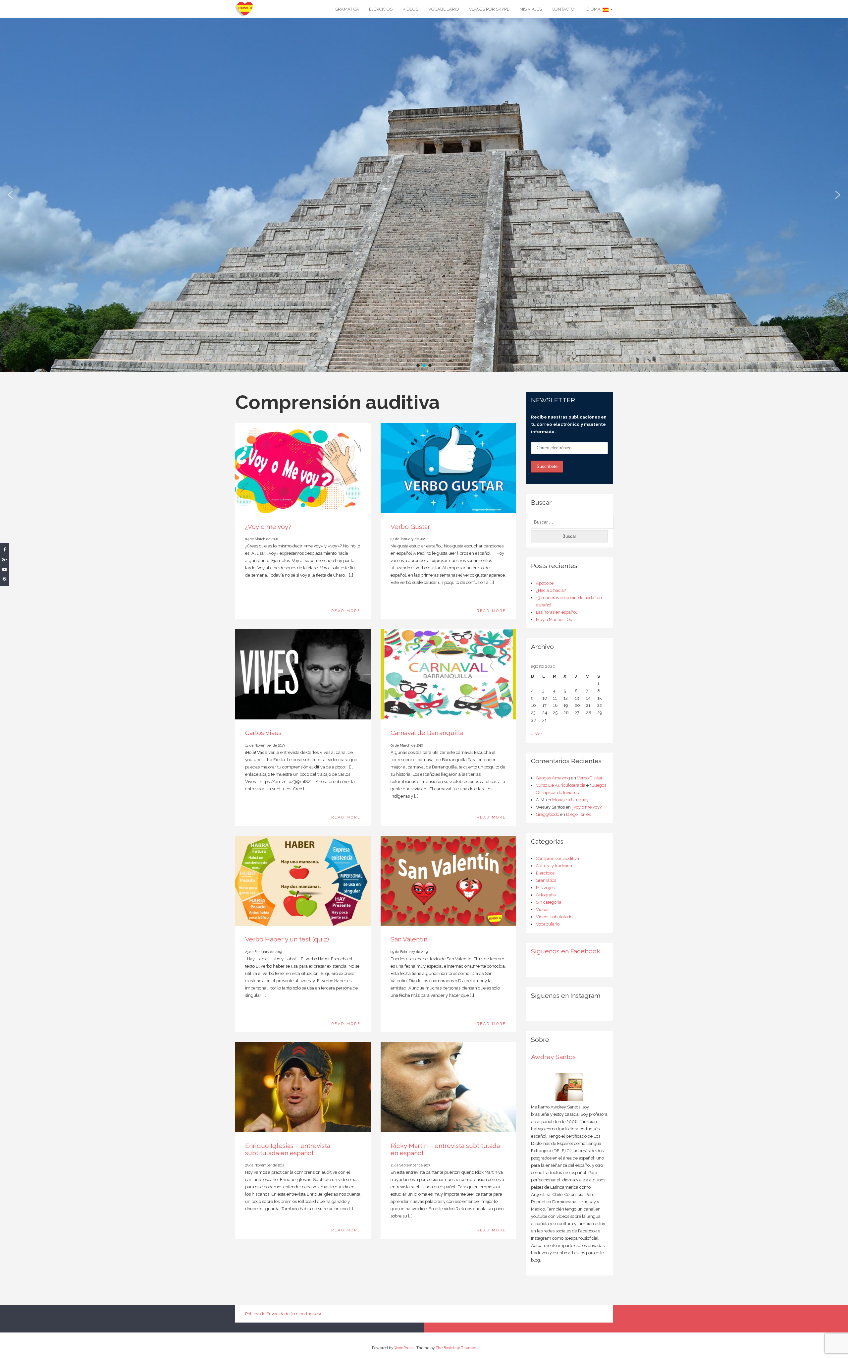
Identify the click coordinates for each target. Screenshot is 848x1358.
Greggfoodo (547, 814)
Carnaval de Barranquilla (427, 733)
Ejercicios (381, 9)
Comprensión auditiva (557, 858)
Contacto (563, 9)
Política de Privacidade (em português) (283, 1313)
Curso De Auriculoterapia (560, 785)
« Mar (536, 733)
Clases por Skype (489, 9)
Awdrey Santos (553, 1057)
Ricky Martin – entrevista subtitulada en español (445, 1149)
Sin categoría (548, 902)
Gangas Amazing (553, 777)
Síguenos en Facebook (565, 951)
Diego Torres (578, 814)
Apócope (545, 583)
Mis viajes (530, 9)
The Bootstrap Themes (456, 1347)
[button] (10, 195)
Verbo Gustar (410, 527)
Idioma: (593, 9)
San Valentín (409, 939)
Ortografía (546, 894)
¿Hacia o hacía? (551, 590)
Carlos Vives (263, 733)
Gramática (347, 9)
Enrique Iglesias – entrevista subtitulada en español (287, 1149)
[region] (424, 195)
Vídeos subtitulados (555, 916)
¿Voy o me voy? (268, 527)
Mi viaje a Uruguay (570, 799)
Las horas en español (556, 612)
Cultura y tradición (554, 865)
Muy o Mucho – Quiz (556, 619)
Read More (346, 611)
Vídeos (410, 9)
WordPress (403, 1347)
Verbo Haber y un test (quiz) (287, 939)
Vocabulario (443, 9)
